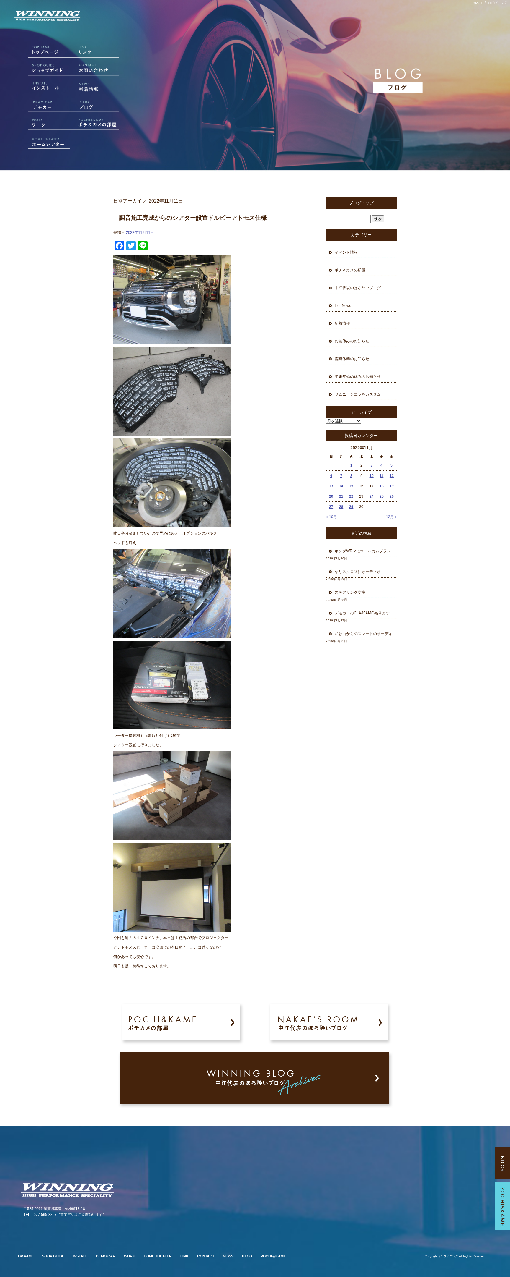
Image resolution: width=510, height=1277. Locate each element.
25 (382, 496)
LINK (184, 1256)
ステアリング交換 (352, 592)
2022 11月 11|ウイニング (490, 2)
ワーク (42, 123)
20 (331, 496)
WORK (129, 1256)
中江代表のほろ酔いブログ (358, 288)
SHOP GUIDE (53, 1256)
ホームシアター (42, 141)
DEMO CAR (105, 1256)
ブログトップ (361, 202)
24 (372, 496)
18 (382, 486)
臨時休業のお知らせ (352, 359)
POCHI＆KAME (273, 1256)
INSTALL (80, 1256)
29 (351, 507)
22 (351, 496)
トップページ (42, 52)
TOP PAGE (25, 1256)
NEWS (228, 1256)
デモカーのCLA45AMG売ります (364, 613)
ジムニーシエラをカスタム (358, 394)
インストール (42, 88)
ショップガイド (42, 70)
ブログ (98, 105)
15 (351, 486)
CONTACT (205, 1256)
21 (341, 496)
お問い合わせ (98, 70)
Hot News (343, 305)
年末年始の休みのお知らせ (358, 376)
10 (372, 476)
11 (381, 476)
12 (392, 476)
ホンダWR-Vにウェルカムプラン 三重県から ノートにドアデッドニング (366, 551)
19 (392, 486)
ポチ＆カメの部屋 (98, 123)
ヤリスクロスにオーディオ (358, 571)
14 (341, 486)
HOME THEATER (158, 1256)
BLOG (247, 1256)
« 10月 (331, 517)
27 (331, 507)
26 (392, 496)
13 (331, 486)
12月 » (391, 517)
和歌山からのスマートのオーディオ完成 (366, 634)
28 (341, 507)
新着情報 (98, 88)
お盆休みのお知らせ (352, 341)
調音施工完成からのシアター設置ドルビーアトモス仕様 (193, 217)
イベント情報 (346, 252)
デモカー (42, 105)
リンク (98, 52)
